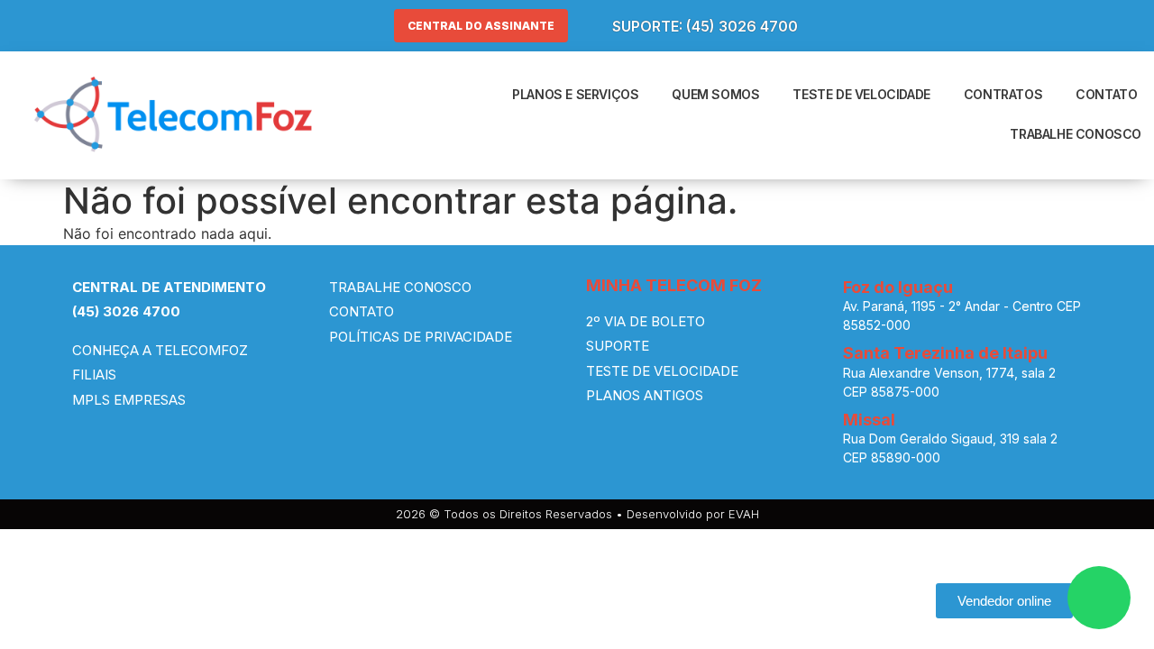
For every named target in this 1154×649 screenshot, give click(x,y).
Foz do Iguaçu (898, 287)
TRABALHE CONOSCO (1075, 134)
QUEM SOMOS (715, 94)
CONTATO (1106, 94)
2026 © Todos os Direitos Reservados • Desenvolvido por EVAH (577, 514)
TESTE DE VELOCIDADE (861, 94)
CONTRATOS (1003, 94)
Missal (869, 419)
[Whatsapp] (1099, 597)
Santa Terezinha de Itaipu (945, 352)
